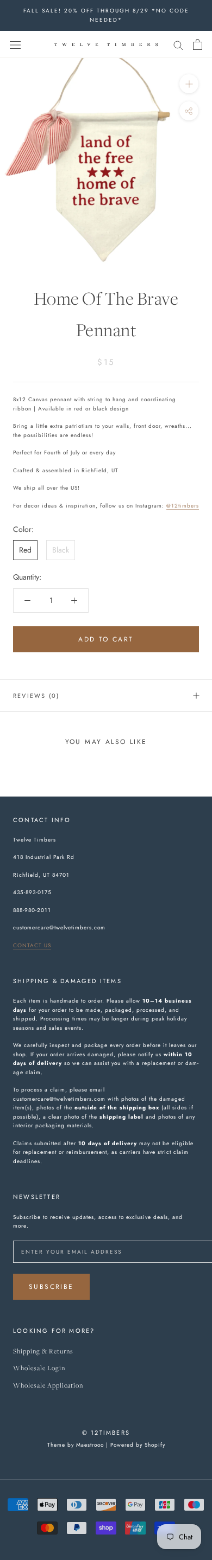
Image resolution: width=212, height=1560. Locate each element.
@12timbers (182, 506)
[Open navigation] (15, 44)
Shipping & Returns (43, 1351)
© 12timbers (106, 1432)
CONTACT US (32, 945)
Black (60, 549)
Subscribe (51, 1287)
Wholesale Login (39, 1368)
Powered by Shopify (137, 1445)
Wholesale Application (48, 1385)
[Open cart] (197, 44)
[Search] (178, 44)
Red (25, 549)
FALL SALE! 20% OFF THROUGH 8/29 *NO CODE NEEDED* (106, 15)
